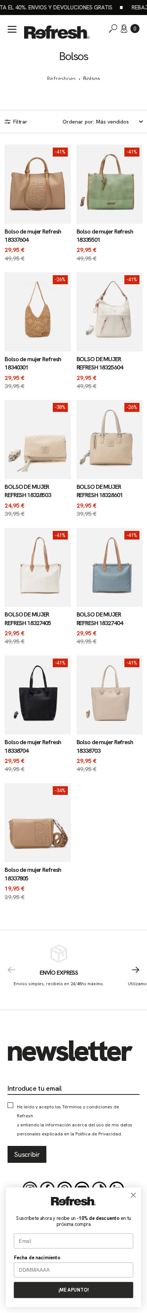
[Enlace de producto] (38, 204)
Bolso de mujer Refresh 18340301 (33, 363)
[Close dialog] (133, 1195)
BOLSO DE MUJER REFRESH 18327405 (28, 619)
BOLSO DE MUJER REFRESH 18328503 (28, 491)
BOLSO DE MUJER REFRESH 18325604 (100, 363)
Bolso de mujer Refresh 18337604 (33, 236)
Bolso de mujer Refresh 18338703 (105, 746)
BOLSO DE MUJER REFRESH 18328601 (100, 491)
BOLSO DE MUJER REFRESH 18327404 (100, 619)
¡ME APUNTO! (73, 1290)
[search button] (113, 28)
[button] (134, 28)
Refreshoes (61, 79)
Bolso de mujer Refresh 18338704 (33, 746)
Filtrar (20, 121)
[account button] (124, 28)
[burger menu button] (12, 29)
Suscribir (27, 1154)
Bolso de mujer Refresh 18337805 (33, 874)
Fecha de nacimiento (37, 1257)
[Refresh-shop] (57, 32)
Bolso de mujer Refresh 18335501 (105, 236)
